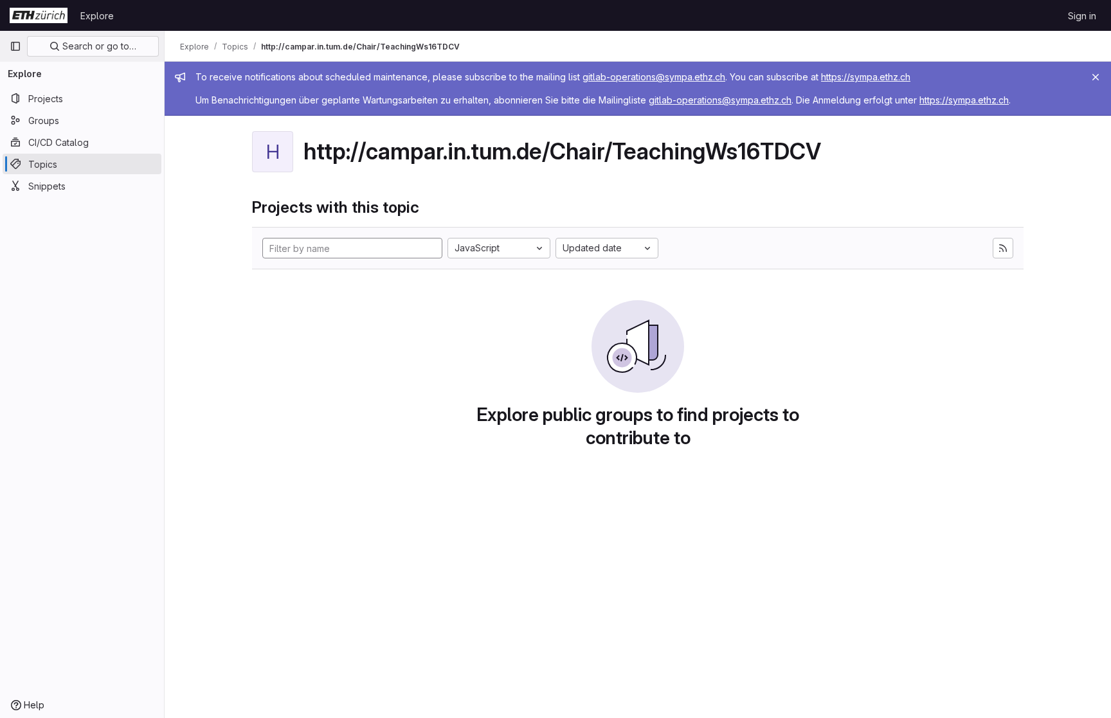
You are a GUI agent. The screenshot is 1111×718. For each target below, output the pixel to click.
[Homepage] (38, 15)
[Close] (1095, 77)
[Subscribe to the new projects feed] (1003, 248)
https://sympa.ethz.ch (865, 76)
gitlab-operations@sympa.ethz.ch (654, 76)
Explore (97, 15)
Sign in (1082, 15)
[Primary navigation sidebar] (15, 46)
